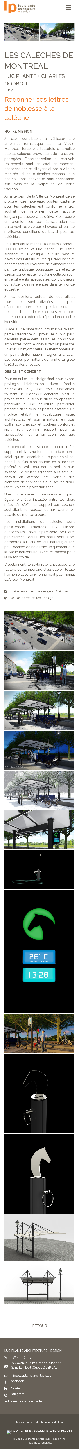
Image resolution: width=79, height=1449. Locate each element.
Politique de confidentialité (23, 1401)
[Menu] (69, 7)
